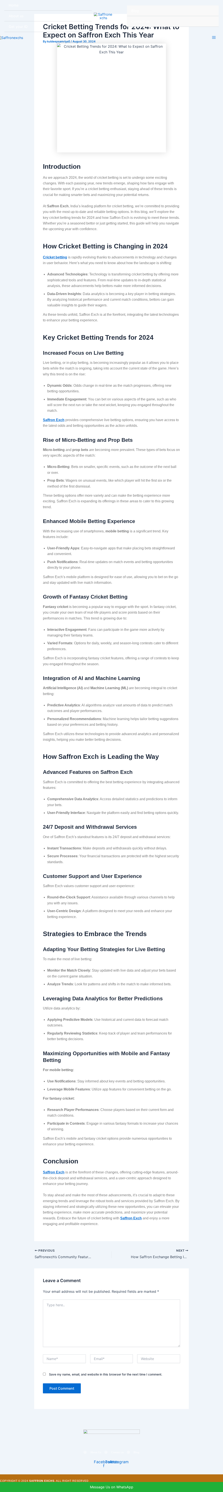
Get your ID (18, 26)
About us (16, 16)
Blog (135, 10)
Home (14, 5)
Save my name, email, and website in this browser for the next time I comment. (105, 1374)
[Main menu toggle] (214, 37)
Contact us (140, 21)
